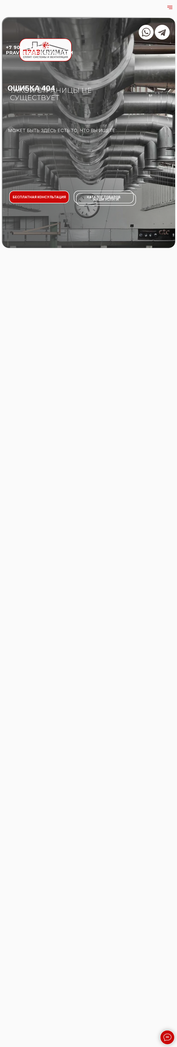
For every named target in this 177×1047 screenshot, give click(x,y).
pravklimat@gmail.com (39, 52)
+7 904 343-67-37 (28, 47)
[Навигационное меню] (169, 7)
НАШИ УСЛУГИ (106, 199)
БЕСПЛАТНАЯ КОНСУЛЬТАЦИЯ (39, 197)
